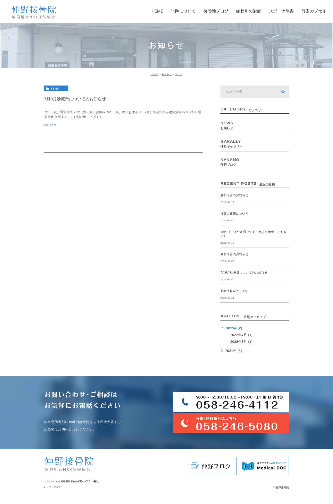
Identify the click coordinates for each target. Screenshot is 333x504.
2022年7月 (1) (241, 335)
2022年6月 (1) (241, 341)
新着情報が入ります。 (236, 291)
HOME (154, 74)
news (55, 88)
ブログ (178, 74)
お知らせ (167, 74)
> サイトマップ (52, 487)
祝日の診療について (234, 213)
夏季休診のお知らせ (234, 195)
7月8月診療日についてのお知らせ (75, 98)
